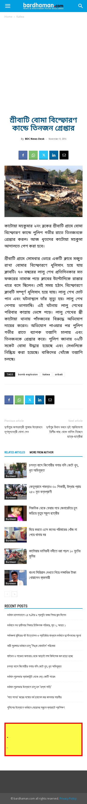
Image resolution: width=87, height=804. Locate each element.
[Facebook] (23, 155)
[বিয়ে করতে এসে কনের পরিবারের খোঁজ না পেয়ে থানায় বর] (15, 534)
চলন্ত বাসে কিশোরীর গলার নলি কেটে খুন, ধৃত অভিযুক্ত (34, 666)
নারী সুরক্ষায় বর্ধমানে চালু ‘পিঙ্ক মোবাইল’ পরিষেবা (31, 646)
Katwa (20, 17)
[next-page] (14, 594)
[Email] (64, 155)
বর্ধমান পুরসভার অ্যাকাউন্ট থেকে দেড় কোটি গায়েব (31, 676)
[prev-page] (7, 594)
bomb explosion (28, 374)
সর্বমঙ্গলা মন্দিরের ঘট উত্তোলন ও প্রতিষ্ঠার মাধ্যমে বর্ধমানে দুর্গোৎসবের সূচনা (44, 635)
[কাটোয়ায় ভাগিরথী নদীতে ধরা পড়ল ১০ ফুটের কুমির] (15, 556)
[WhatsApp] (33, 155)
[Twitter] (43, 155)
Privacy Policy (68, 798)
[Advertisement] (43, 64)
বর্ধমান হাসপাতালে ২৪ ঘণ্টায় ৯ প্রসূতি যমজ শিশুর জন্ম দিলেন (36, 615)
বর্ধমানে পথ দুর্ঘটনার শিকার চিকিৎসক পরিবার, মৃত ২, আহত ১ (36, 625)
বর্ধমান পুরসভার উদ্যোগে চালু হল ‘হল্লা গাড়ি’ (29, 687)
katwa (46, 374)
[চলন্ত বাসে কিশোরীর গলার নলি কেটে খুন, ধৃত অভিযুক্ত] (15, 470)
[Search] (81, 6)
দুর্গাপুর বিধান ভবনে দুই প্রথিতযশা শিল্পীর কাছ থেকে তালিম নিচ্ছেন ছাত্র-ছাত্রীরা (64, 432)
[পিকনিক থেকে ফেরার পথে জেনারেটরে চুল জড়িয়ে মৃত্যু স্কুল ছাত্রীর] (15, 513)
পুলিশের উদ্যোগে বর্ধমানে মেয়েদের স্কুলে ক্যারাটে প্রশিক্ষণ (35, 707)
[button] (7, 6)
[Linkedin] (53, 155)
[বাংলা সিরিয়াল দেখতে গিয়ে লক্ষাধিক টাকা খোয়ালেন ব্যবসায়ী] (15, 577)
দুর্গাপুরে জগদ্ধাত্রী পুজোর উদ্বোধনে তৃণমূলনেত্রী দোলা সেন (23, 429)
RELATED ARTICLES (14, 452)
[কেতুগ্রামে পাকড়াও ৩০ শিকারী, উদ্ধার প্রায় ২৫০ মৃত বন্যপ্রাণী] (15, 492)
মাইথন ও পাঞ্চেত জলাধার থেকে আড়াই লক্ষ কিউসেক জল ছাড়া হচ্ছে (40, 656)
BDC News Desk (34, 138)
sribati (59, 374)
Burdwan (11, 476)
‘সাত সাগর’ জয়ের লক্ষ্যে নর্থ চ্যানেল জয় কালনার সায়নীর (34, 697)
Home (8, 17)
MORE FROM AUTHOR (41, 452)
